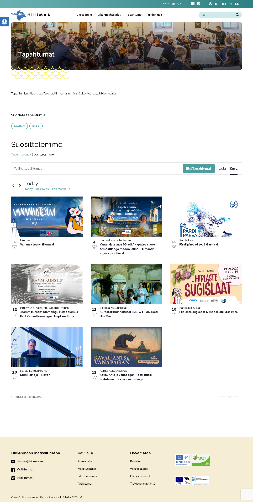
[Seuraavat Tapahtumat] (20, 186)
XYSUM (77, 497)
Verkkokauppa (139, 468)
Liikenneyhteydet (109, 14)
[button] (4, 21)
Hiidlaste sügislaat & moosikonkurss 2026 (208, 312)
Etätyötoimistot (140, 476)
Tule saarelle (83, 14)
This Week (42, 189)
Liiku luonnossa (87, 476)
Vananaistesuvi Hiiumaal (37, 244)
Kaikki (36, 126)
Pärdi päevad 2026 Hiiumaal (198, 244)
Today (29, 189)
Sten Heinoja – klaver (35, 374)
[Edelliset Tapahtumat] (13, 186)
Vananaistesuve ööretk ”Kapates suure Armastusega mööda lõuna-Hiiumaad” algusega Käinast (127, 249)
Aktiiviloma (85, 483)
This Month (59, 189)
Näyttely (19, 126)
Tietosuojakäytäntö (142, 483)
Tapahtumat (134, 14)
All (70, 189)
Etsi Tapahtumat (198, 168)
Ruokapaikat (85, 461)
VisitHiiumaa (25, 469)
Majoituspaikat (87, 468)
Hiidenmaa (155, 14)
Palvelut (135, 461)
